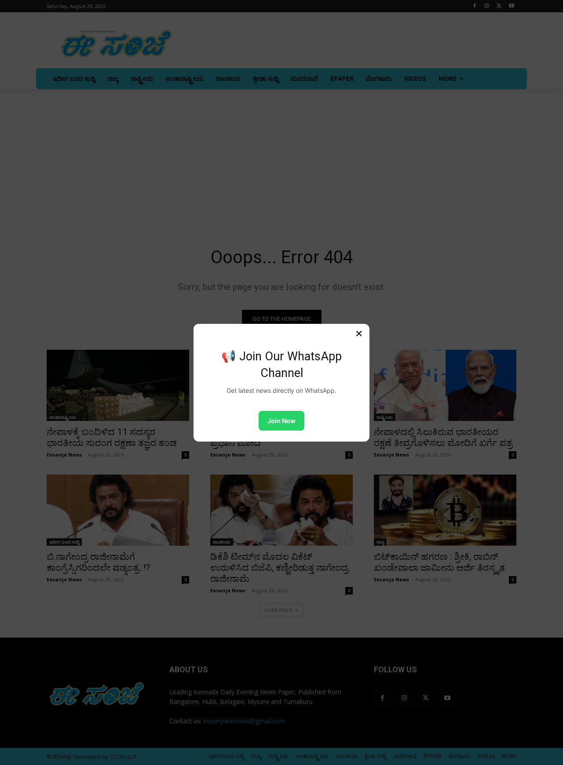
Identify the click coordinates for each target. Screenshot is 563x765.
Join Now (281, 420)
